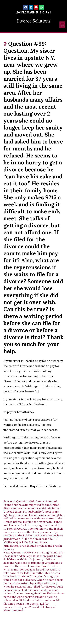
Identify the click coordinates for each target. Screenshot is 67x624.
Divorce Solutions (33, 21)
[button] (62, 24)
